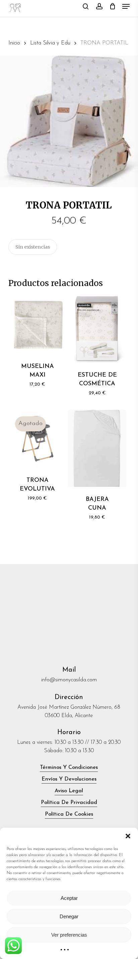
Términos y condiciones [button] (69, 767)
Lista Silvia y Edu (50, 43)
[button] (128, 836)
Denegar (69, 916)
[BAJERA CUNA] (97, 448)
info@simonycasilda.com (69, 680)
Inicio (14, 43)
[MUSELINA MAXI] (37, 325)
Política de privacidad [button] (69, 802)
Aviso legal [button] (69, 791)
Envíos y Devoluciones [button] (69, 779)
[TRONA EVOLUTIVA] (37, 439)
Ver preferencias (69, 935)
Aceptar (69, 898)
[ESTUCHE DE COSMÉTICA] (97, 329)
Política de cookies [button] (69, 814)
